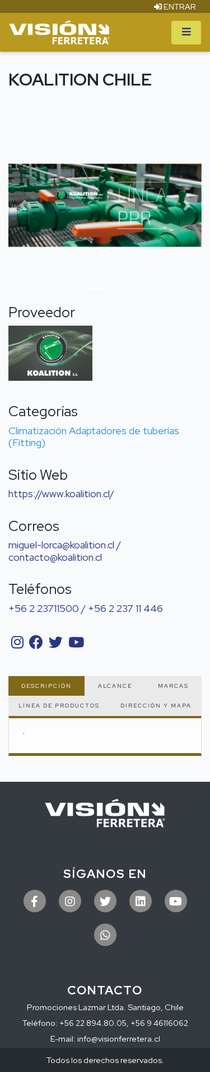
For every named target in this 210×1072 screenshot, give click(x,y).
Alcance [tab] (115, 686)
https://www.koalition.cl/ (61, 493)
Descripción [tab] (46, 686)
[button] (23, 205)
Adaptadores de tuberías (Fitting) (93, 436)
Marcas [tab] (173, 686)
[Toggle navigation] (186, 32)
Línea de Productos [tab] (59, 705)
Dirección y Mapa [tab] (156, 705)
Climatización (37, 430)
